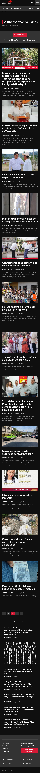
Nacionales (7, 637)
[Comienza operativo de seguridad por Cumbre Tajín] (20, 436)
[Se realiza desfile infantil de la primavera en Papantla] (20, 292)
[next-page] (21, 613)
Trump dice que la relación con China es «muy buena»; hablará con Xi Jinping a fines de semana (19, 696)
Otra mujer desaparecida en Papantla (17, 496)
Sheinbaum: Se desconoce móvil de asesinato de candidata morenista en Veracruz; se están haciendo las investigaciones (18, 631)
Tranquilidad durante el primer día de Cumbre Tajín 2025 (19, 358)
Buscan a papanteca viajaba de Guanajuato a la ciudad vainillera (20, 220)
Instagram (29, 759)
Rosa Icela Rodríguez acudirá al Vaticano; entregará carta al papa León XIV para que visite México (20, 709)
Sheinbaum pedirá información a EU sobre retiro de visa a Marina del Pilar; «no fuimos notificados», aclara (19, 722)
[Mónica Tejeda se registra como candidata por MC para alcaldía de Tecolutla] (20, 111)
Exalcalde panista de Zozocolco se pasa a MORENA (19, 176)
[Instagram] (23, 760)
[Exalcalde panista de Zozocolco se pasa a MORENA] (20, 160)
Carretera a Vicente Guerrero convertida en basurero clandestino (18, 542)
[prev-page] (4, 613)
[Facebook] (4, 760)
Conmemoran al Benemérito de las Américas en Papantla (19, 264)
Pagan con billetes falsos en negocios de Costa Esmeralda (18, 587)
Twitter (9, 763)
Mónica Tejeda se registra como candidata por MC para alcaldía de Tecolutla (20, 128)
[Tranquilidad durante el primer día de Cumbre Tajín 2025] (20, 342)
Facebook (10, 759)
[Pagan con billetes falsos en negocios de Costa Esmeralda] (20, 571)
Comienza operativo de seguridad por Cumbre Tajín (17, 452)
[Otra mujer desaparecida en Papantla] (20, 480)
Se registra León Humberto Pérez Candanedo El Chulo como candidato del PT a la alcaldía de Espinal (17, 405)
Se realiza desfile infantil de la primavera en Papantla (18, 308)
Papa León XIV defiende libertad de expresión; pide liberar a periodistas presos (18, 671)
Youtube (28, 763)
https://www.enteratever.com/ (10, 25)
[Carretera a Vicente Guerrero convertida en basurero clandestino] (20, 524)
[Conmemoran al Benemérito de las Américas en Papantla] (20, 248)
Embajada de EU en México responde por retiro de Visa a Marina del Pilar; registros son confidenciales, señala (18, 684)
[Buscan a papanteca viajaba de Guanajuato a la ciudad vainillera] (20, 204)
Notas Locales (7, 88)
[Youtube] (23, 763)
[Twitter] (4, 763)
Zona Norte (6, 181)
